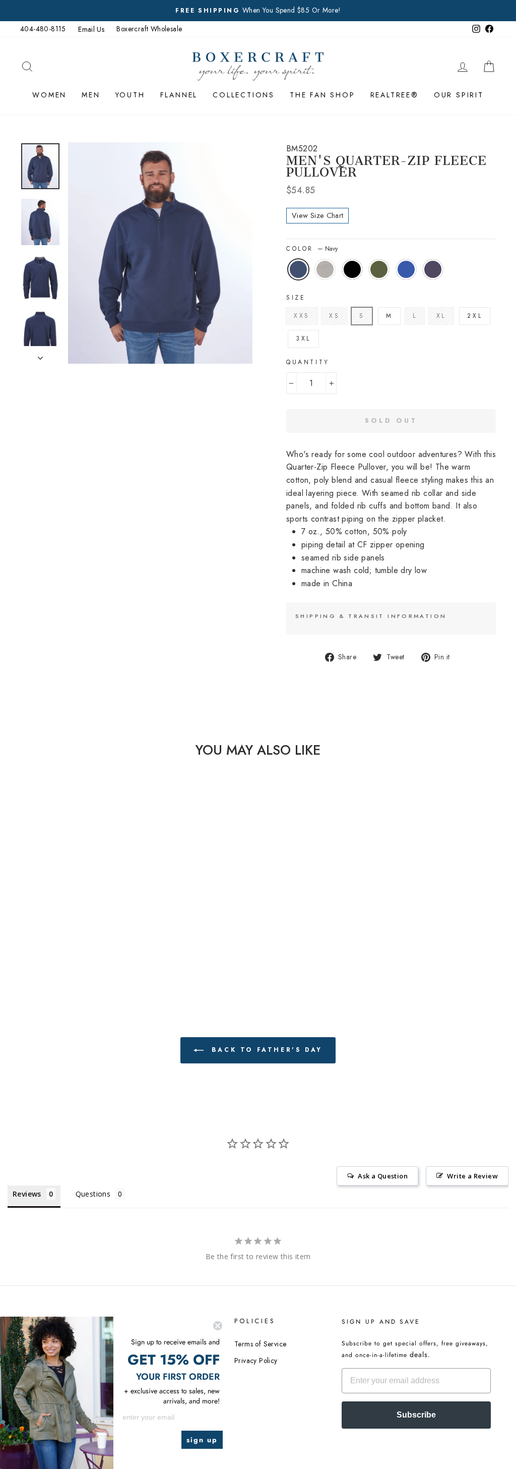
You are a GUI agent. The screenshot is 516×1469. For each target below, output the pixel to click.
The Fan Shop (322, 95)
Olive (379, 269)
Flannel (179, 95)
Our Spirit (459, 95)
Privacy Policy (256, 1360)
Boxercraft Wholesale (149, 29)
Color (312, 248)
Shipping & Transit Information (370, 616)
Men (91, 95)
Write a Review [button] (472, 1175)
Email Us (91, 29)
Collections (244, 95)
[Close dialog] (218, 1326)
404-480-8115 (43, 29)
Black (352, 269)
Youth (130, 95)
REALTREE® (394, 95)
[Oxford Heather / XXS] (56, 920)
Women (49, 95)
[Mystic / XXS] (70, 932)
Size (295, 297)
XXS (302, 315)
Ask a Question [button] (383, 1175)
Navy (298, 269)
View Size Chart (317, 215)
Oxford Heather (325, 269)
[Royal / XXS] (97, 920)
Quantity (308, 362)
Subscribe (416, 1414)
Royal (406, 269)
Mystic (433, 269)
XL (441, 315)
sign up (202, 1440)
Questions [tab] (93, 1194)
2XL (474, 315)
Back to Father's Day (265, 1049)
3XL (303, 338)
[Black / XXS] (70, 920)
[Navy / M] (43, 920)
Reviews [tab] (27, 1194)
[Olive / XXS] (84, 920)
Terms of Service (260, 1344)
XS (334, 315)
